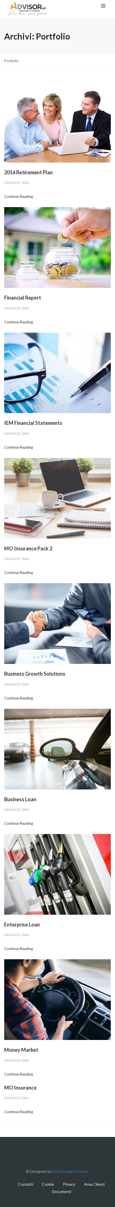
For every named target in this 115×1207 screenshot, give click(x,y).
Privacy (69, 1184)
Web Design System (71, 1171)
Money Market (21, 1050)
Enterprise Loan (22, 924)
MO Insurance (20, 1088)
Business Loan (20, 799)
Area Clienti (94, 1184)
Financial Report (22, 298)
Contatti (25, 1184)
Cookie (48, 1184)
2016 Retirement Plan (28, 172)
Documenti (61, 1191)
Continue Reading (18, 196)
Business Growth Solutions (34, 674)
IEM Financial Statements (33, 423)
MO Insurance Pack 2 (28, 548)
